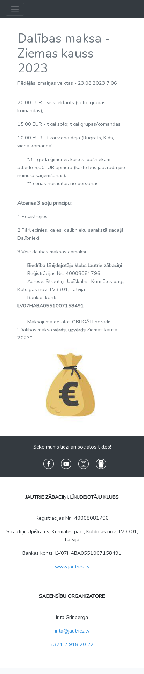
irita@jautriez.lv (72, 630)
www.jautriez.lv (72, 566)
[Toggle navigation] (15, 9)
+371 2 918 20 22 (72, 644)
